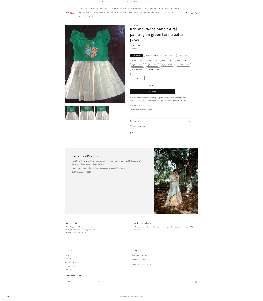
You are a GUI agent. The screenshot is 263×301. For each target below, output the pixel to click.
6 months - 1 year (152, 55)
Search (67, 255)
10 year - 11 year (183, 65)
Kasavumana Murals (128, 296)
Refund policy (69, 269)
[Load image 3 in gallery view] (102, 113)
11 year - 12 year (137, 69)
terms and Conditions (72, 262)
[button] (103, 8)
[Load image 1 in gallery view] (72, 113)
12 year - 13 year (154, 69)
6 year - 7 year (182, 60)
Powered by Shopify (139, 296)
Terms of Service (70, 266)
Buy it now (152, 91)
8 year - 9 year (152, 65)
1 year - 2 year (168, 55)
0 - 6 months (136, 55)
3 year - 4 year (137, 60)
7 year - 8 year (137, 65)
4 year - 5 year (152, 60)
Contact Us (68, 259)
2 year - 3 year (183, 55)
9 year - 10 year (167, 65)
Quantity (132, 74)
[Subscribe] (99, 281)
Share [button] (134, 133)
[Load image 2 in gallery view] (87, 113)
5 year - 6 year (167, 60)
